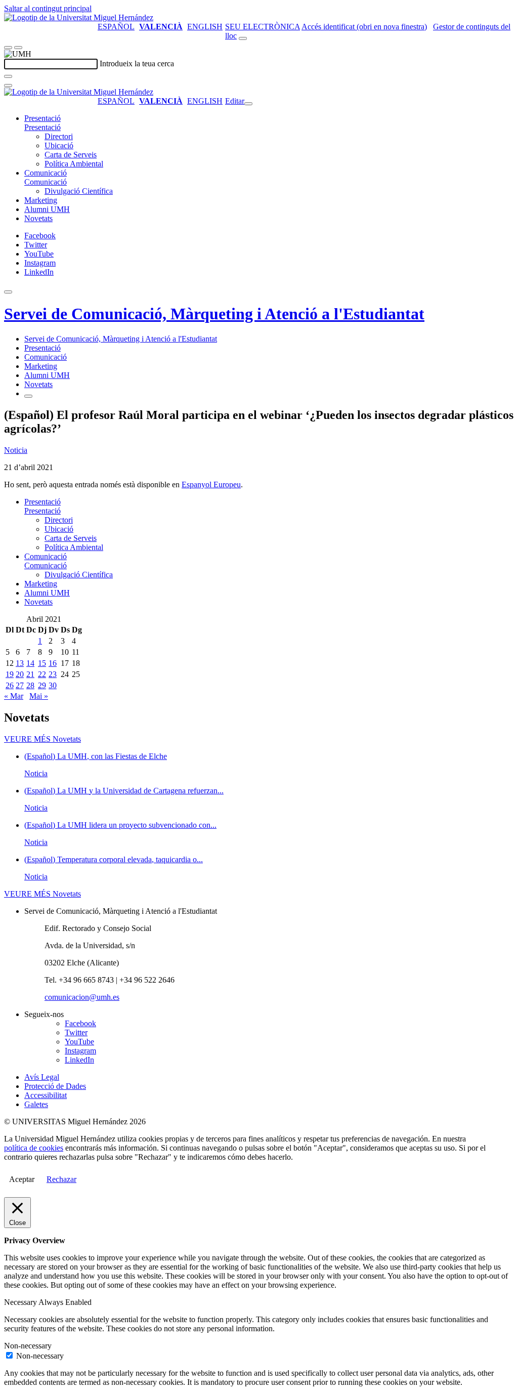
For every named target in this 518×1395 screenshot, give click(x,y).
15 (42, 663)
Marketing (40, 200)
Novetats (38, 218)
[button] (42, 127)
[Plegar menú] (248, 103)
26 (10, 685)
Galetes (36, 1104)
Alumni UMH (47, 209)
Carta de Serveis (71, 154)
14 (30, 663)
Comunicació (45, 172)
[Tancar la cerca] (8, 85)
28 (30, 685)
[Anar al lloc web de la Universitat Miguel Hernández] (78, 17)
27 (20, 685)
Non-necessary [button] (28, 1345)
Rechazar (61, 1179)
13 (20, 663)
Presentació (42, 118)
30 (53, 685)
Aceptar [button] (21, 1179)
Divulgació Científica (79, 191)
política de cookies (33, 1148)
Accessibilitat (45, 1095)
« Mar (13, 696)
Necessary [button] (21, 1302)
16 (53, 663)
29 (42, 685)
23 (53, 674)
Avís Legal (41, 1077)
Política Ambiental (74, 163)
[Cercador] (243, 38)
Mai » (38, 696)
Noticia (15, 450)
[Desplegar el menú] (18, 47)
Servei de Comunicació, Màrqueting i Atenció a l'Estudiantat (214, 314)
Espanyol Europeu (211, 484)
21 (30, 674)
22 (42, 674)
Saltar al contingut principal (48, 8)
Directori (59, 136)
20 (20, 674)
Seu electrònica (262, 26)
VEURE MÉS (42, 739)
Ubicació (59, 145)
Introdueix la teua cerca (137, 63)
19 (10, 674)
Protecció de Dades (55, 1086)
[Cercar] (8, 76)
